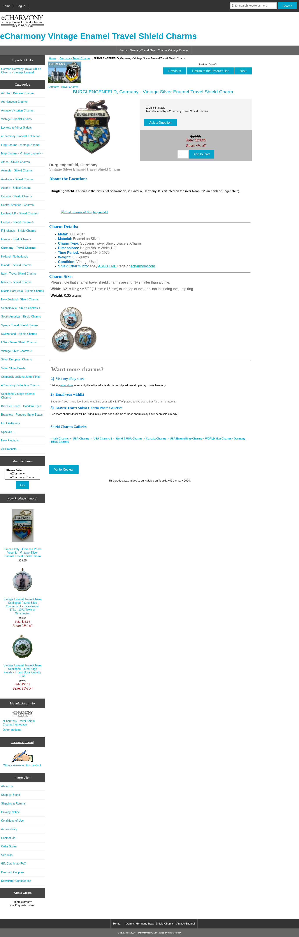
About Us (7, 786)
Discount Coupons (12, 872)
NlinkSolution (174, 933)
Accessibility (9, 829)
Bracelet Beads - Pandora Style (21, 406)
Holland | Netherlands (14, 256)
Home (6, 6)
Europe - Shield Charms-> (17, 222)
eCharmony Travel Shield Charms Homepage (19, 722)
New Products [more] (22, 498)
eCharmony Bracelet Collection (20, 136)
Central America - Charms (17, 204)
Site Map (6, 855)
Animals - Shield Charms (17, 170)
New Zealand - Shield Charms (20, 299)
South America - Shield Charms (21, 316)
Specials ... (8, 432)
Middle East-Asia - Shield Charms (22, 291)
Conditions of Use (12, 820)
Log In (21, 6)
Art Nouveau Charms (14, 101)
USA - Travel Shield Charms (19, 342)
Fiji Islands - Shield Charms (18, 230)
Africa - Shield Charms (15, 162)
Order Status (9, 846)
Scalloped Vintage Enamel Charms (18, 395)
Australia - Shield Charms (17, 179)
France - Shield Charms (16, 239)
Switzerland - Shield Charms (19, 333)
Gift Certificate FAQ (13, 863)
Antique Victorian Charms (17, 110)
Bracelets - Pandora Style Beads (22, 414)
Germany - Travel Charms (75, 58)
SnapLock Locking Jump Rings (20, 376)
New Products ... (11, 440)
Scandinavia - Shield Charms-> (20, 308)
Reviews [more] (22, 742)
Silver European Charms (16, 359)
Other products (12, 729)
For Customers (10, 423)
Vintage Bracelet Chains (16, 119)
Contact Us (8, 838)
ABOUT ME (107, 266)
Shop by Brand (10, 794)
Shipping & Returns (13, 803)
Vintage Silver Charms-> (16, 351)
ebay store (66, 385)
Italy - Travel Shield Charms (19, 273)
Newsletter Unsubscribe (16, 880)
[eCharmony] (23, 473)
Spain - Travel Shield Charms (19, 325)
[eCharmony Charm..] (23, 477)
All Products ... (10, 449)
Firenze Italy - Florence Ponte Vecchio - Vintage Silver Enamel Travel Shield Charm (22, 552)
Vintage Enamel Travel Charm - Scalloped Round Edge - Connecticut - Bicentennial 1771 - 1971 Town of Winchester (23, 606)
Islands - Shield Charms (16, 265)
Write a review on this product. (22, 765)
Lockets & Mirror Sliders (16, 127)
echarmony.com (142, 266)
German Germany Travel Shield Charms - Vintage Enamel (154, 50)
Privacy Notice (10, 812)
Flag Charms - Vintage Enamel (20, 144)
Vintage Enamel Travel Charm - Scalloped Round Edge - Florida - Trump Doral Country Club (23, 671)
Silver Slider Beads (13, 368)
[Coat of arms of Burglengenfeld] (84, 212)
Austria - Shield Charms (16, 187)
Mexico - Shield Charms (16, 282)
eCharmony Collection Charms (20, 385)
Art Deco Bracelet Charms (17, 93)
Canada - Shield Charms (16, 196)
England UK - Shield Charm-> (20, 213)
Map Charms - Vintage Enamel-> (22, 153)
